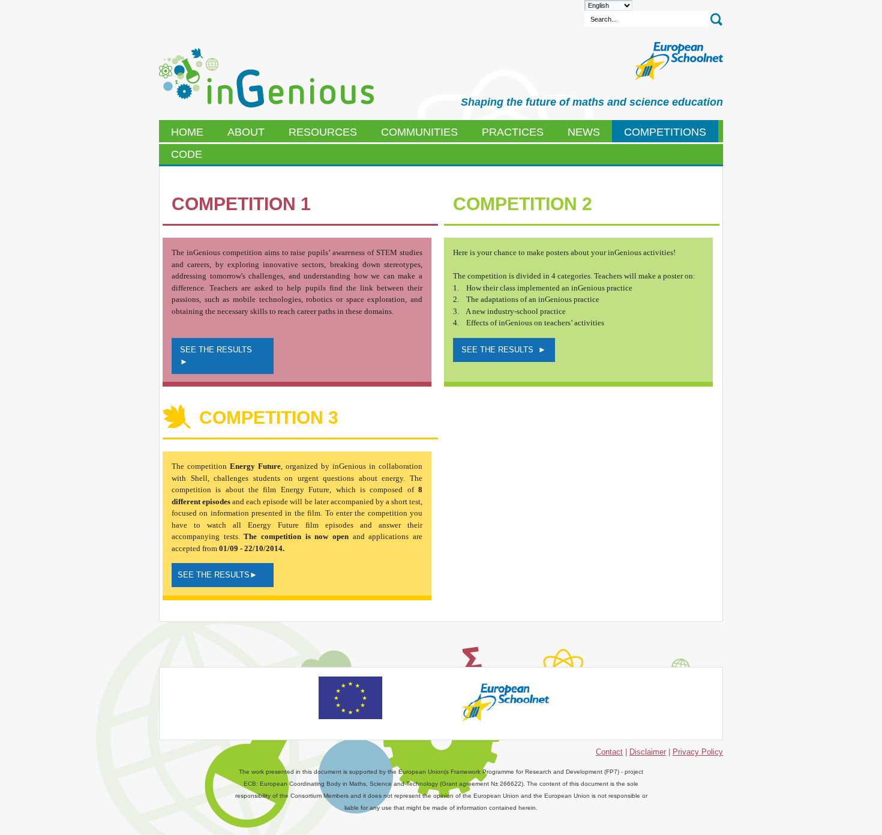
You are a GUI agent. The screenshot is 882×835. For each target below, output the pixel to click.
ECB (266, 78)
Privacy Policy (698, 751)
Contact (609, 751)
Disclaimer (647, 751)
